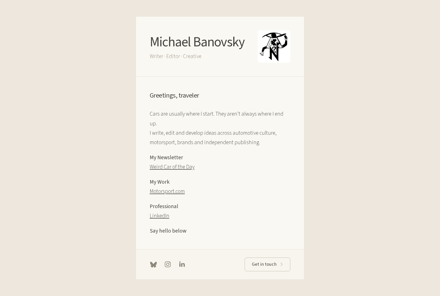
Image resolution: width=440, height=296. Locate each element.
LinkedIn (159, 216)
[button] (153, 264)
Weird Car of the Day (172, 167)
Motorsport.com (167, 191)
